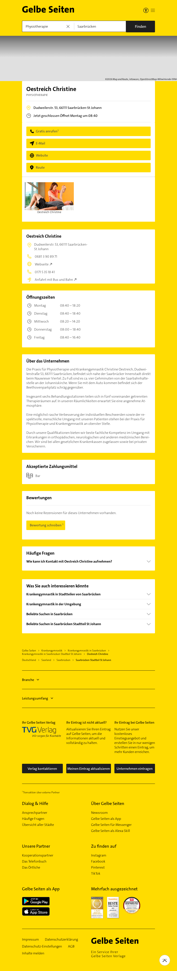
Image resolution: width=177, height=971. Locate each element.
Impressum (30, 939)
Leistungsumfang (35, 698)
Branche (28, 680)
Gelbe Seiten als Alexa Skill (110, 831)
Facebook (98, 861)
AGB (71, 946)
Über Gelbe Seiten (107, 803)
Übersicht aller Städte (38, 825)
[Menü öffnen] (153, 10)
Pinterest (98, 867)
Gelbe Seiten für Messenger (111, 825)
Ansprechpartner (34, 813)
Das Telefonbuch (34, 861)
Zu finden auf (103, 846)
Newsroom (99, 813)
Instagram (98, 855)
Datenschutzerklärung (61, 939)
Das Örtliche (31, 867)
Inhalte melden (33, 953)
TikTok (95, 873)
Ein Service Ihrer (108, 954)
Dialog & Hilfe (35, 803)
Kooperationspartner (37, 855)
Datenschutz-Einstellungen (42, 946)
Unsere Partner (36, 846)
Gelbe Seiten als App (106, 819)
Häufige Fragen (33, 819)
